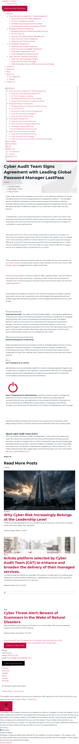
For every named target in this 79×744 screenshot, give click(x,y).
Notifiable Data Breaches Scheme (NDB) (26, 24)
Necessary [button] (4, 727)
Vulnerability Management (19, 44)
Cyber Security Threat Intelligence (24, 39)
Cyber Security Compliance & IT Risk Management (28, 16)
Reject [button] (24, 699)
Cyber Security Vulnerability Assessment (26, 49)
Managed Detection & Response (21, 29)
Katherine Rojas (12, 276)
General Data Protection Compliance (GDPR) (28, 26)
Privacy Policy (7, 691)
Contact (5, 678)
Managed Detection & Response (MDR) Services (29, 31)
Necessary (5, 730)
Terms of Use (19, 691)
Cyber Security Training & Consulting (23, 56)
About (4, 676)
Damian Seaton (12, 265)
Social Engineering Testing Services (24, 54)
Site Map (5, 681)
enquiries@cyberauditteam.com (19, 658)
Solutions (10, 67)
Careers (12, 79)
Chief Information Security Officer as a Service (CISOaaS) (32, 64)
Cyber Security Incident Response (24, 46)
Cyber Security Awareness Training (24, 59)
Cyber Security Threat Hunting (23, 41)
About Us (10, 74)
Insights (5, 673)
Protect (16, 192)
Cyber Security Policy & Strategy (23, 61)
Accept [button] (18, 699)
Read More (32, 699)
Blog (8, 72)
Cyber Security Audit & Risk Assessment (26, 19)
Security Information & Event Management (27, 36)
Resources (11, 69)
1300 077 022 (13, 655)
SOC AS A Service (17, 34)
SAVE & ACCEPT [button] (6, 743)
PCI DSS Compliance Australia (22, 21)
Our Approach (14, 77)
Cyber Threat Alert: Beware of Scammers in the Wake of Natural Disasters (34, 617)
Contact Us (11, 82)
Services (10, 14)
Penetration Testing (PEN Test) (23, 51)
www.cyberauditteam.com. (19, 451)
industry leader (14, 263)
